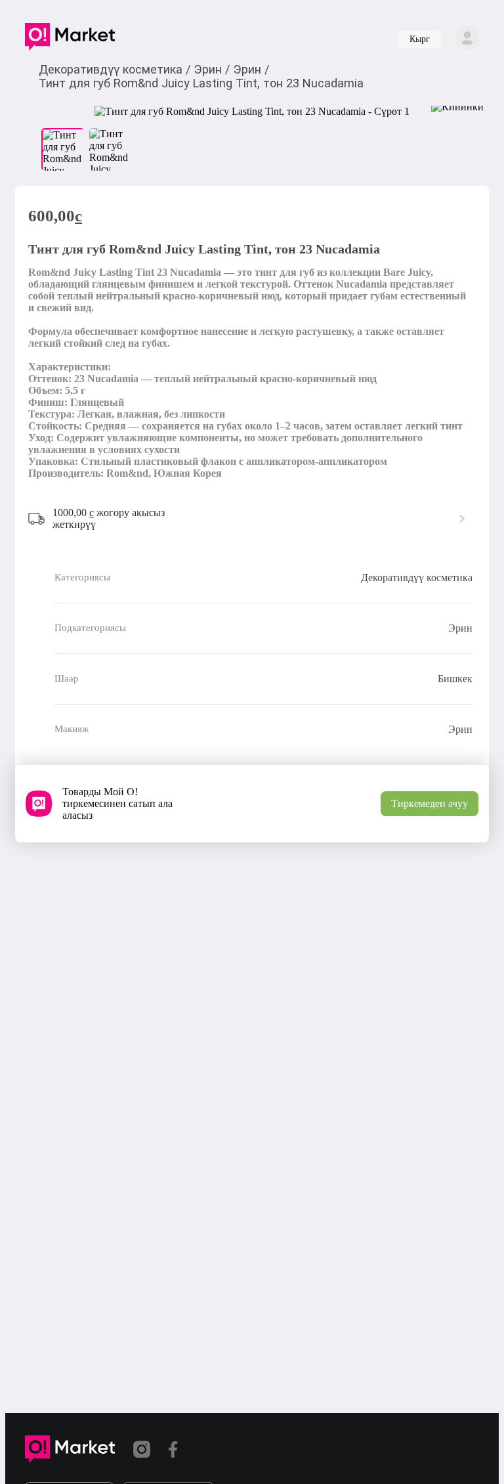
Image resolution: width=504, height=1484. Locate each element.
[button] (70, 39)
